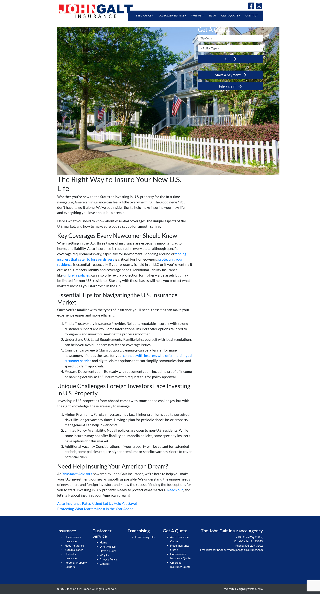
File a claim (229, 86)
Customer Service (171, 15)
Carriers (70, 566)
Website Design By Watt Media (243, 588)
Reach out (175, 490)
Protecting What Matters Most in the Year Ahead (95, 509)
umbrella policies (76, 275)
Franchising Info (144, 537)
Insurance (143, 15)
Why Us (196, 15)
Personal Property (76, 562)
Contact (251, 15)
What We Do (108, 546)
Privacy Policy (108, 559)
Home (103, 542)
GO (229, 59)
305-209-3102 (253, 545)
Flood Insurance (74, 545)
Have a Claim (108, 551)
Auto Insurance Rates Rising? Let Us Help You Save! (97, 503)
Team (212, 15)
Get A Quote (229, 15)
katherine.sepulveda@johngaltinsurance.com (235, 549)
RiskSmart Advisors (77, 474)
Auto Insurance (74, 549)
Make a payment (229, 75)
